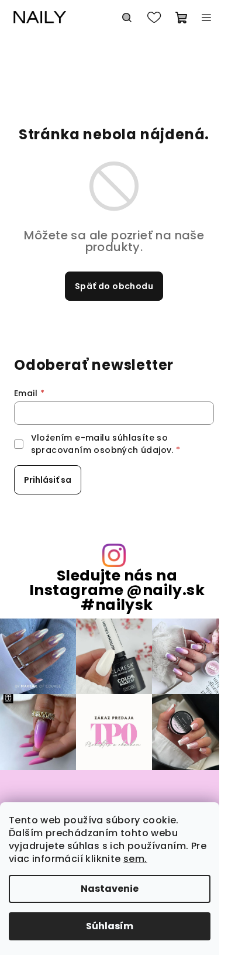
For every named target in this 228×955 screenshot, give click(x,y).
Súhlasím (109, 926)
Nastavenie (110, 888)
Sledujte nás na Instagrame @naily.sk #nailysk (117, 590)
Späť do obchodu (114, 286)
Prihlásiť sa (47, 480)
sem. (135, 858)
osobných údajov (132, 450)
